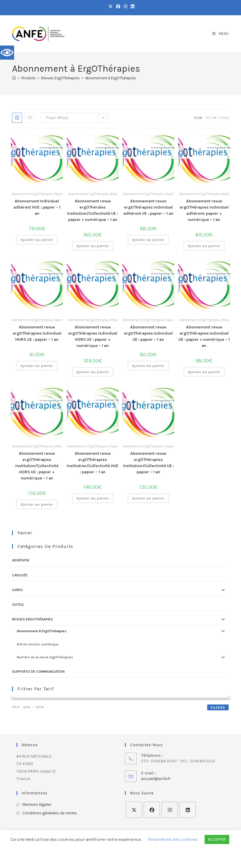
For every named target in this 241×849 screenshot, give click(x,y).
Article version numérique (37, 644)
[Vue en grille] (17, 118)
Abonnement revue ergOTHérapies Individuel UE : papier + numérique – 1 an (204, 336)
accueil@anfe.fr (156, 778)
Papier (57, 194)
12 (207, 118)
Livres (17, 590)
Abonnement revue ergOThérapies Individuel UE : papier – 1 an (148, 333)
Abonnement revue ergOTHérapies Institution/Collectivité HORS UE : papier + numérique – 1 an (36, 466)
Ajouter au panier (37, 240)
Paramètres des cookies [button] (172, 839)
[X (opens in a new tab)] (110, 6)
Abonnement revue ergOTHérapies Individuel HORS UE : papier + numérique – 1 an (92, 336)
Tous (224, 118)
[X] (134, 810)
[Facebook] (152, 810)
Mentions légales (36, 804)
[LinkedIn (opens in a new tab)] (131, 6)
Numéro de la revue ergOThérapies (45, 657)
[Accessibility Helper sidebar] (7, 53)
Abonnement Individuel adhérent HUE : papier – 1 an (37, 207)
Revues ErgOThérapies (32, 619)
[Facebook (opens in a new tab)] (118, 6)
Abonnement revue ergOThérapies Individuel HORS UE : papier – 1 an (37, 333)
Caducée (20, 575)
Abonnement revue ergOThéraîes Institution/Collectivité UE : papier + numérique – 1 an (92, 210)
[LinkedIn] (188, 810)
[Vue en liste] (30, 118)
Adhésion (20, 560)
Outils (18, 605)
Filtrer (218, 708)
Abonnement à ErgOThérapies (110, 78)
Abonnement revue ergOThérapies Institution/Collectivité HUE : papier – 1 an (92, 462)
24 (214, 118)
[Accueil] (14, 78)
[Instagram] (170, 810)
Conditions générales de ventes (49, 813)
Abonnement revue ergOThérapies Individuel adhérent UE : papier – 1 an (148, 207)
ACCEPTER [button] (217, 839)
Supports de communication (38, 672)
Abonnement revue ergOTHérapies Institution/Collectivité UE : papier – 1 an (148, 462)
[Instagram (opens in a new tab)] (125, 6)
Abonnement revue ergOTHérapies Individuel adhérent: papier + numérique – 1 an (204, 210)
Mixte (114, 194)
